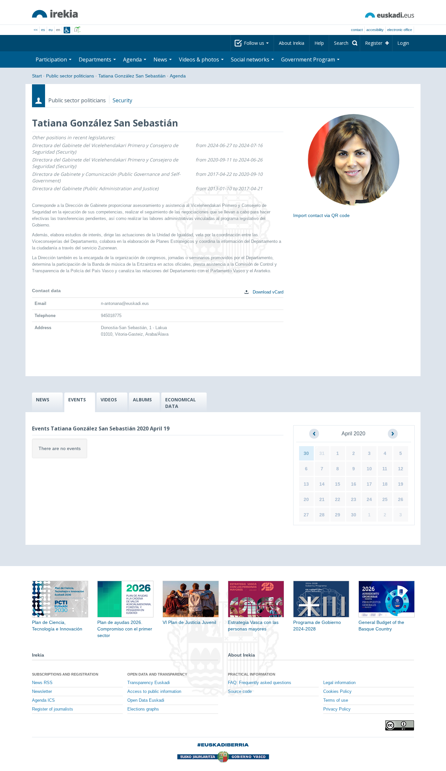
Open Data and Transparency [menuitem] (157, 674)
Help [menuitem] (319, 43)
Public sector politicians (70, 75)
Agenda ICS (43, 700)
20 (306, 499)
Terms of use (335, 700)
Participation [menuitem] (52, 59)
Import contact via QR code (321, 215)
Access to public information (154, 691)
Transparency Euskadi (148, 682)
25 (385, 499)
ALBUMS (142, 399)
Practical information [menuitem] (251, 674)
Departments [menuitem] (96, 59)
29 (337, 514)
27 (306, 514)
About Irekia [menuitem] (291, 43)
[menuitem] (344, 43)
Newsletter (42, 691)
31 (322, 453)
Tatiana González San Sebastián (132, 75)
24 (369, 499)
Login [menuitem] (403, 43)
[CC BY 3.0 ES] (399, 725)
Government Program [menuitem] (308, 59)
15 (337, 484)
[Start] (55, 14)
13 (306, 484)
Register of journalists (52, 709)
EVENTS (77, 399)
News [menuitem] (160, 59)
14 (322, 484)
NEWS (42, 399)
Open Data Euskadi (145, 700)
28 (322, 514)
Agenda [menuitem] (133, 59)
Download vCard (267, 292)
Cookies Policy (337, 691)
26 (400, 499)
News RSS (42, 682)
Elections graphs (143, 709)
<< (36, 30)
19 (400, 484)
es (43, 30)
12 (400, 468)
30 (306, 453)
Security (122, 100)
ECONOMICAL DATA (180, 402)
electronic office (399, 30)
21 (322, 499)
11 (384, 468)
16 (353, 484)
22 (337, 499)
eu (51, 30)
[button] (314, 434)
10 (369, 468)
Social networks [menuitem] (251, 59)
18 (385, 484)
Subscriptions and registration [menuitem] (65, 674)
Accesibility (375, 30)
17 (369, 484)
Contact (357, 30)
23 (353, 499)
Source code (240, 691)
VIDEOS (109, 399)
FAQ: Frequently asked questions (259, 682)
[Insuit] (67, 30)
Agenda (178, 75)
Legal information (339, 682)
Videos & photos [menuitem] (199, 59)
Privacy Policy (337, 709)
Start (37, 75)
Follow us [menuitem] (254, 43)
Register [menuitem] (373, 43)
